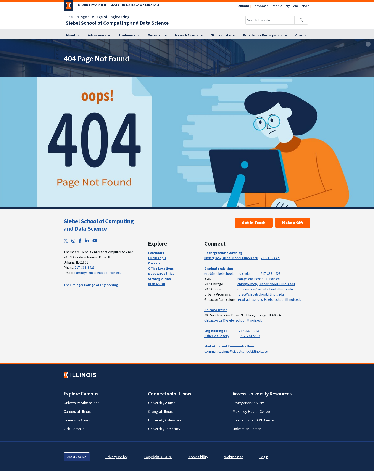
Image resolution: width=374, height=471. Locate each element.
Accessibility (198, 456)
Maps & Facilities (161, 273)
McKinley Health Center (251, 411)
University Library (246, 428)
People (277, 6)
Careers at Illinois (78, 411)
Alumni (243, 6)
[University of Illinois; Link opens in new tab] (80, 375)
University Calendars (164, 420)
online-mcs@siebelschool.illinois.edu (265, 289)
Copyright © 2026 (158, 456)
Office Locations (161, 268)
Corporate (260, 6)
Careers (154, 263)
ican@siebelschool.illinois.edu (259, 278)
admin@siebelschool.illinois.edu (97, 272)
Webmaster (233, 456)
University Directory (164, 428)
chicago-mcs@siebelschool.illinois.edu (266, 284)
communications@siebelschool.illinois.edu (236, 351)
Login (263, 456)
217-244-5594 (250, 336)
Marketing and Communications (229, 346)
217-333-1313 (249, 330)
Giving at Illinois (161, 411)
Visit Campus (74, 428)
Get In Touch (254, 222)
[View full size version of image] (368, 44)
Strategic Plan (159, 278)
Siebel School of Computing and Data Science (99, 224)
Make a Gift (292, 222)
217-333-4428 (270, 258)
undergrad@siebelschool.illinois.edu (231, 258)
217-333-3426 (85, 267)
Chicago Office (215, 310)
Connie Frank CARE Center (253, 420)
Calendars (156, 253)
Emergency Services (248, 402)
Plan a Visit (156, 284)
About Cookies (76, 457)
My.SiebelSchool (298, 6)
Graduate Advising (218, 268)
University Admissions (81, 402)
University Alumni (162, 402)
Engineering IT (215, 330)
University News (77, 420)
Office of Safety (216, 336)
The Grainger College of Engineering (97, 16)
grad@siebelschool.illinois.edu (227, 273)
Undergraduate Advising (223, 253)
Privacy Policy (116, 456)
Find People (157, 258)
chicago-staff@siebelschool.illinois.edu (233, 320)
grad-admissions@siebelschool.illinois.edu (269, 299)
